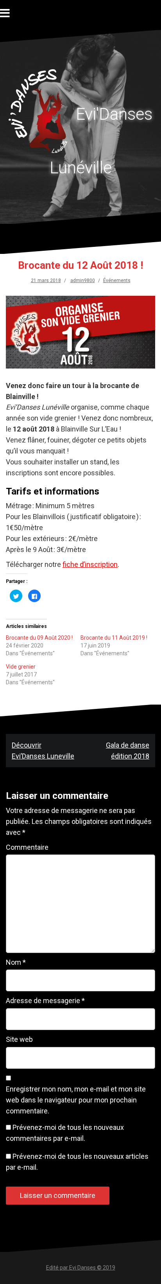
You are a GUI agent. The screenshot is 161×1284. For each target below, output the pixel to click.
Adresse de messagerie (45, 1000)
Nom (16, 962)
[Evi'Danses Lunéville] (41, 113)
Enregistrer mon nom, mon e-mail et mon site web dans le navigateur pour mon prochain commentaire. (76, 1100)
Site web (19, 1039)
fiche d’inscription (90, 564)
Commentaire (27, 847)
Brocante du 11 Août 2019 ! (113, 638)
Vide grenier (21, 667)
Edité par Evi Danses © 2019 (80, 1267)
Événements (117, 280)
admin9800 (82, 280)
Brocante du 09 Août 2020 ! (39, 638)
